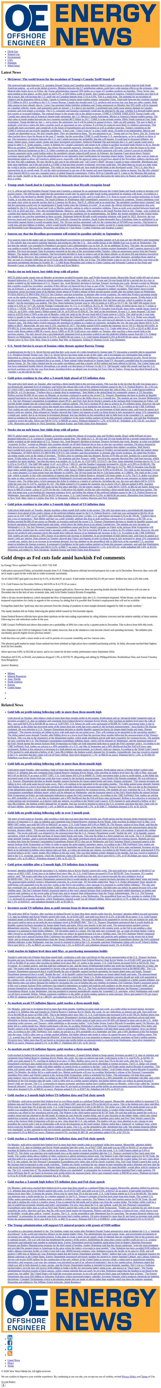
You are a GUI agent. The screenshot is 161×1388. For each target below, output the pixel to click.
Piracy (11, 1363)
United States (14, 687)
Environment (14, 57)
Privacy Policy (129, 1376)
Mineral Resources (17, 676)
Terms (11, 1366)
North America (15, 682)
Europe (11, 684)
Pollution (12, 62)
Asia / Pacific (14, 679)
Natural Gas (13, 54)
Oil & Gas (13, 51)
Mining (11, 673)
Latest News (14, 1360)
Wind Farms (14, 65)
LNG (10, 60)
